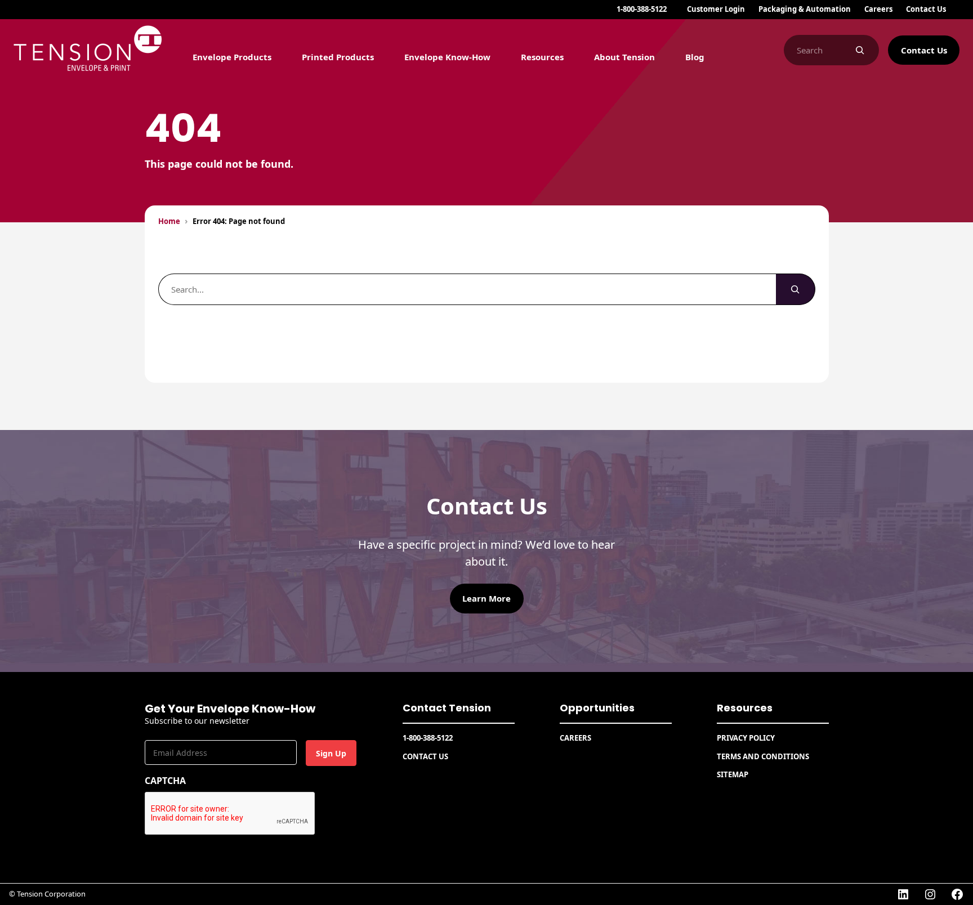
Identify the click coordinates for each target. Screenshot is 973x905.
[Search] (859, 50)
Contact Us (924, 50)
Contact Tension (447, 708)
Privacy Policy (746, 738)
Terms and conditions (763, 756)
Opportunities (597, 708)
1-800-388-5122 (642, 9)
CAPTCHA (165, 780)
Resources (745, 708)
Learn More (486, 598)
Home (169, 221)
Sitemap (732, 774)
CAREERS (575, 738)
